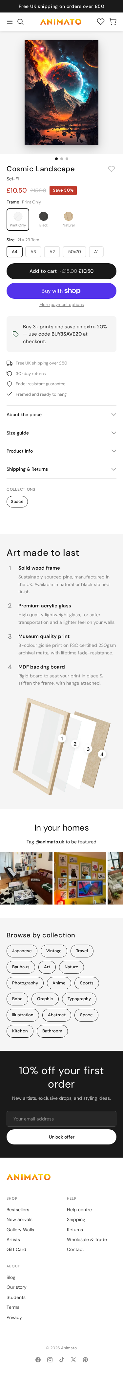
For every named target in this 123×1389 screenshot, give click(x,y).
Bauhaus (21, 967)
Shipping (76, 1219)
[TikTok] (61, 1359)
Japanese (22, 950)
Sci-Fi (13, 179)
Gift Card (16, 1249)
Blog (11, 1277)
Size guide (18, 433)
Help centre (79, 1209)
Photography (25, 983)
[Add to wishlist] (111, 169)
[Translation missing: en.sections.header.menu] (10, 21)
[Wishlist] (101, 22)
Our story (17, 1287)
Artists (13, 1239)
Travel (82, 950)
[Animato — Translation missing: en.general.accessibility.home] (61, 1177)
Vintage (54, 950)
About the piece (24, 414)
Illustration (22, 1015)
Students (16, 1297)
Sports (86, 983)
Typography (79, 998)
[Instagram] (50, 1359)
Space (17, 501)
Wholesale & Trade (87, 1239)
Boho (17, 998)
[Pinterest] (85, 1359)
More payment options (61, 304)
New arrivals (19, 1219)
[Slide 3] (67, 158)
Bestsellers (18, 1209)
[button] (20, 21)
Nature (71, 967)
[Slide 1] (56, 158)
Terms (13, 1307)
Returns (75, 1230)
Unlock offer (61, 1137)
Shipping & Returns (27, 469)
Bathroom (52, 1031)
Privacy (14, 1317)
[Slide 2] (61, 158)
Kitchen (20, 1031)
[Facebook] (38, 1359)
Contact (75, 1249)
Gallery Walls (20, 1230)
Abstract (57, 1015)
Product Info (20, 451)
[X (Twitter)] (73, 1359)
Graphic (45, 998)
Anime (59, 983)
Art (47, 967)
